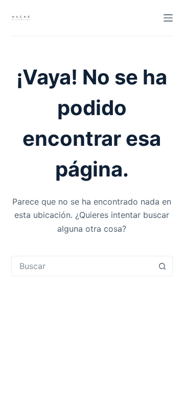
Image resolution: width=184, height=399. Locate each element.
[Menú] (168, 18)
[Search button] (162, 266)
